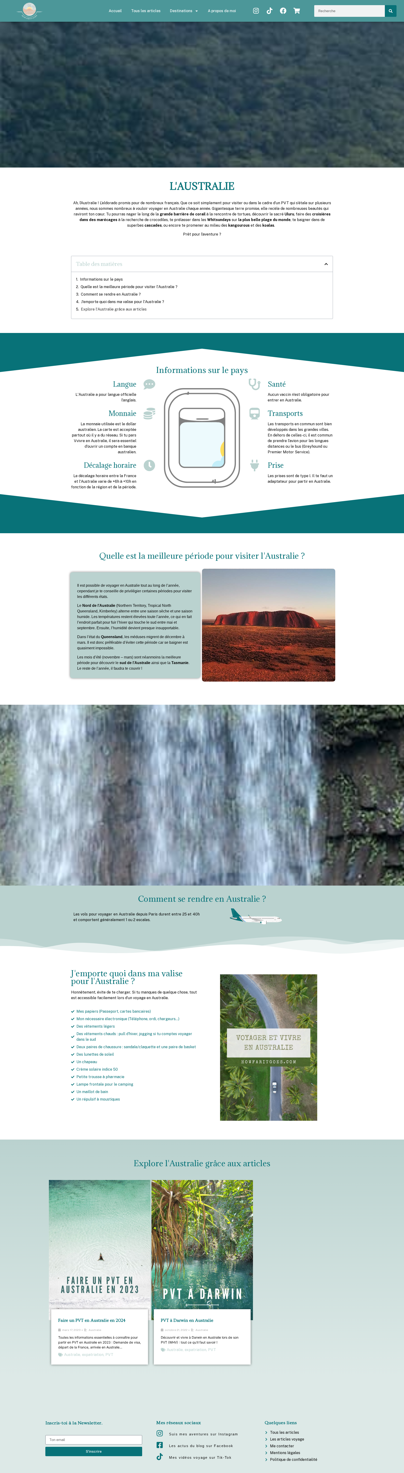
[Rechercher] (391, 11)
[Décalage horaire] (149, 465)
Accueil (115, 11)
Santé (277, 384)
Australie (95, 1330)
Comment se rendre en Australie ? (111, 294)
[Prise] (254, 465)
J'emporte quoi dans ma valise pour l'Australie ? (122, 302)
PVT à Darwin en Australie (187, 1320)
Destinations (181, 11)
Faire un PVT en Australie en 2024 (92, 1320)
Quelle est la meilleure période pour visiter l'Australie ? (129, 287)
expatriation (93, 1354)
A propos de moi (222, 11)
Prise (276, 465)
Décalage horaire (110, 465)
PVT (109, 1354)
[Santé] (254, 384)
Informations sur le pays (101, 279)
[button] (326, 264)
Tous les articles (146, 11)
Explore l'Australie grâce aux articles (114, 309)
